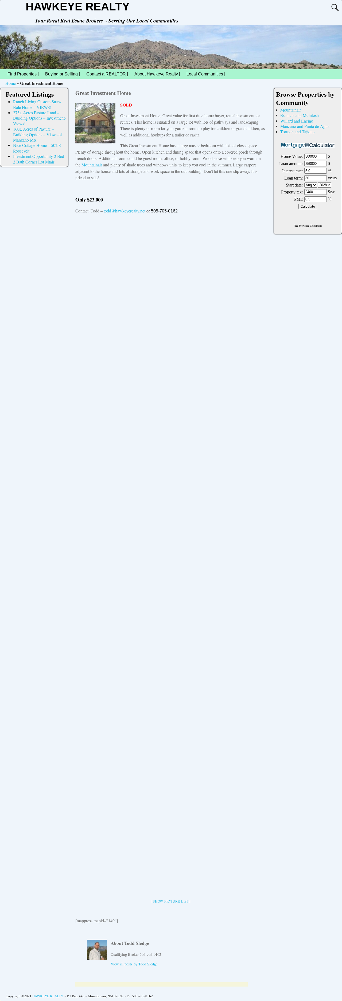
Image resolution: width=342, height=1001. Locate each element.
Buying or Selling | (62, 74)
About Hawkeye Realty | (157, 74)
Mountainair (91, 165)
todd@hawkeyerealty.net (124, 211)
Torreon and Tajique (297, 131)
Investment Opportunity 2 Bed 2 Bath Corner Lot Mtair (38, 158)
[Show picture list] (170, 901)
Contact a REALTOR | (107, 74)
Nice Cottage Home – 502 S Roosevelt (37, 147)
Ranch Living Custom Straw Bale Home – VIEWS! (37, 104)
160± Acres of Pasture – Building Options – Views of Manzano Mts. (37, 134)
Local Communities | (205, 74)
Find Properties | (23, 74)
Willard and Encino (296, 121)
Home (10, 83)
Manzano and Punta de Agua (304, 126)
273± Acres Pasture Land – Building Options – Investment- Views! (39, 118)
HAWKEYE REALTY (78, 6)
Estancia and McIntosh (299, 115)
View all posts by (134, 963)
